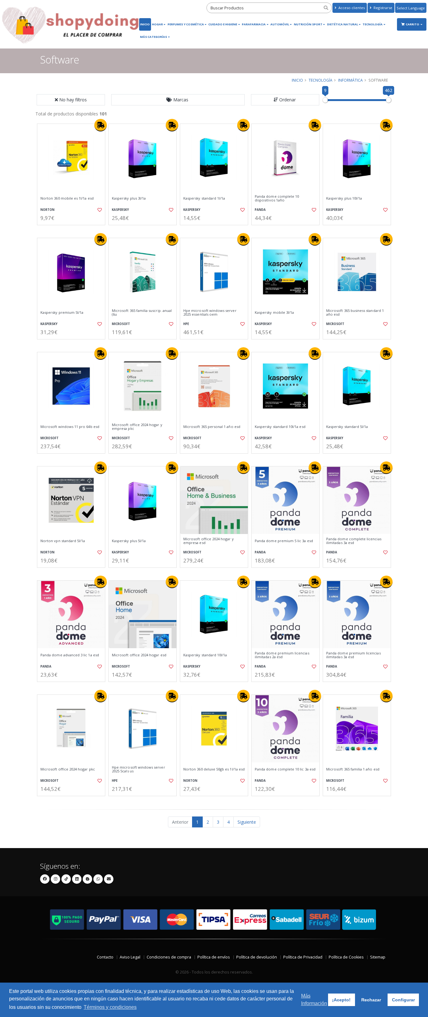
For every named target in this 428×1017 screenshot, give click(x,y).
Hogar (157, 24)
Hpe (186, 324)
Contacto (105, 957)
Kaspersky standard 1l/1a (204, 198)
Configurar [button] (403, 999)
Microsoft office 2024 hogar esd (139, 655)
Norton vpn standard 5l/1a (62, 541)
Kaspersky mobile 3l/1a (274, 312)
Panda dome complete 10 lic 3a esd (285, 769)
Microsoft (121, 324)
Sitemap (377, 957)
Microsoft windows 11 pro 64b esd (69, 427)
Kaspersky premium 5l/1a (61, 312)
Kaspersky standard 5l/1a (347, 427)
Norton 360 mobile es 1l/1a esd (67, 198)
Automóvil (279, 24)
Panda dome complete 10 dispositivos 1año (277, 198)
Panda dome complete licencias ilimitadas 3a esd (353, 541)
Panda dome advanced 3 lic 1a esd (69, 655)
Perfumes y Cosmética (186, 24)
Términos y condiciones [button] (110, 1007)
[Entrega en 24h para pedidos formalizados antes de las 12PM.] (100, 125)
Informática (350, 80)
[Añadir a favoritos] (99, 209)
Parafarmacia (254, 24)
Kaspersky (120, 210)
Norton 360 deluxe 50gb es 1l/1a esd (214, 769)
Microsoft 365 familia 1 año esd (352, 769)
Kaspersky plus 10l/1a (344, 198)
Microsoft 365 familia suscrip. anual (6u (142, 313)
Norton (47, 210)
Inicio (145, 24)
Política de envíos (213, 957)
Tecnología (373, 24)
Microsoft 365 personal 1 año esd (211, 427)
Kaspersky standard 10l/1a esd (280, 427)
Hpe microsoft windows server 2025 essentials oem (210, 313)
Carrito (413, 24)
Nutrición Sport (308, 24)
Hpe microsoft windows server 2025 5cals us (138, 769)
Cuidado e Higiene (222, 24)
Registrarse (382, 7)
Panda (260, 210)
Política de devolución (256, 957)
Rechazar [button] (371, 999)
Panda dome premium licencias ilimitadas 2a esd (282, 655)
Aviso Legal (130, 957)
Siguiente (246, 822)
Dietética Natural (342, 24)
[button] (178, 99)
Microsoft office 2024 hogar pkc (67, 769)
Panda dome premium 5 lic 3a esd (284, 541)
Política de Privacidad (302, 957)
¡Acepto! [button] (341, 999)
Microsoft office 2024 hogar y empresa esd (208, 541)
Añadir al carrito (73, 230)
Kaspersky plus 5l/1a (129, 541)
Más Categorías (153, 37)
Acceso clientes (351, 7)
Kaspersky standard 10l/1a (205, 655)
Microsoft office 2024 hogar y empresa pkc (137, 427)
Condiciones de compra (169, 957)
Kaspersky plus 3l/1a (129, 198)
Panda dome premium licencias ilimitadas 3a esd (353, 655)
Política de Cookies (346, 957)
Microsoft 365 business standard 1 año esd (355, 313)
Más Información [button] (314, 999)
